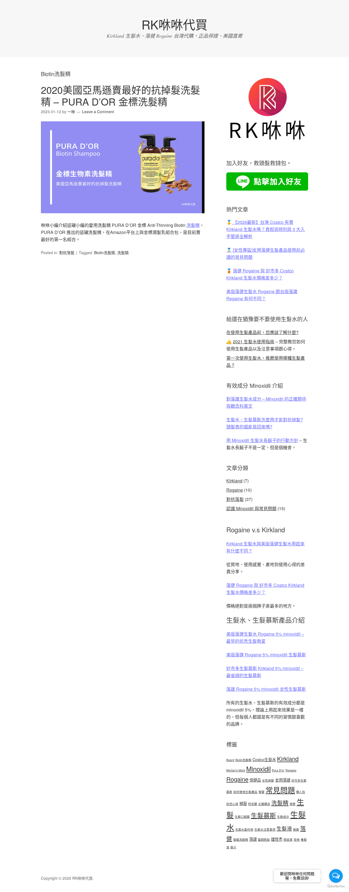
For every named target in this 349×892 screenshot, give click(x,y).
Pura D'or (278, 770)
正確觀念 (264, 804)
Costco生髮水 (264, 759)
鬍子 (233, 847)
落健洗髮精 (240, 839)
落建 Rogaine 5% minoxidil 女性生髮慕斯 (266, 689)
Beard (230, 760)
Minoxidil (258, 768)
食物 (297, 839)
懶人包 (300, 792)
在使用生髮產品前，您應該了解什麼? (262, 332)
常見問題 (280, 790)
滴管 (293, 804)
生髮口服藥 (242, 817)
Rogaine (234, 490)
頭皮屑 (288, 839)
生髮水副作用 (244, 829)
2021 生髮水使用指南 (253, 341)
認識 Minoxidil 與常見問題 (251, 508)
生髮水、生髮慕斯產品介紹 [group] (265, 620)
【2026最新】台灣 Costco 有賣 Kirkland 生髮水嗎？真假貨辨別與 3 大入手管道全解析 (265, 229)
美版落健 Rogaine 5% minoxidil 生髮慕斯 (266, 654)
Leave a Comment (98, 111)
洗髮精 (193, 225)
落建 (253, 839)
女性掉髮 (268, 780)
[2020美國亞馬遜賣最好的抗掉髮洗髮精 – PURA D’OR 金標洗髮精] (122, 218)
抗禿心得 (232, 804)
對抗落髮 (66, 252)
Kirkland (234, 480)
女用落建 (282, 780)
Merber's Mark (235, 770)
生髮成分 (283, 817)
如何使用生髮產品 (245, 792)
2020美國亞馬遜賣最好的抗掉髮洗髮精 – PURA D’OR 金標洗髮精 (120, 95)
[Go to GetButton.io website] (336, 886)
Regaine (290, 770)
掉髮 (243, 803)
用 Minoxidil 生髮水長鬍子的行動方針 (262, 440)
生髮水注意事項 (264, 829)
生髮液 (284, 828)
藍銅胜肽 (264, 839)
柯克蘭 (252, 804)
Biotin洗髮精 (104, 252)
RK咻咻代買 (174, 24)
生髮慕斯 (263, 815)
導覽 (261, 792)
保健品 (255, 780)
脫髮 (296, 829)
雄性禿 (276, 839)
